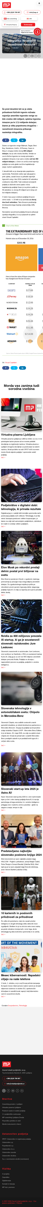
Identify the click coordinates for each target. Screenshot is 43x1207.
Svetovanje (28, 25)
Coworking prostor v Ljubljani (12, 1104)
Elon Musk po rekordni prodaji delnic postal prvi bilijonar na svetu (20, 571)
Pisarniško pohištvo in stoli (11, 1121)
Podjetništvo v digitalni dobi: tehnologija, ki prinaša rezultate (21, 507)
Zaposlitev (5, 1177)
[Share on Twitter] (14, 140)
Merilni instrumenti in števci (11, 1124)
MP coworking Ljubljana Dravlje (13, 1117)
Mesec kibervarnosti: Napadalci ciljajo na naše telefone (20, 977)
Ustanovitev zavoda (9, 1152)
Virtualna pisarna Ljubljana (18, 434)
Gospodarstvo (13, 1005)
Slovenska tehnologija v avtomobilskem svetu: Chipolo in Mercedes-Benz (20, 712)
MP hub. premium (8, 1187)
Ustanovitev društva (9, 1156)
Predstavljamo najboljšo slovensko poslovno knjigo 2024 (21, 853)
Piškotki (19, 1203)
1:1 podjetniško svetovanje (11, 1114)
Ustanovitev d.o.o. (8, 1149)
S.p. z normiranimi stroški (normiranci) (15, 1159)
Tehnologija (23, 1005)
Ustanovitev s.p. (7, 1142)
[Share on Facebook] (5, 140)
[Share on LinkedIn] (22, 140)
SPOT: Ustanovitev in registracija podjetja (16, 1139)
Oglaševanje (6, 1180)
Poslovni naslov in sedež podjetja (13, 1111)
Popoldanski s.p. (8, 1146)
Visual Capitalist (11, 362)
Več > (3, 457)
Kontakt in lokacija (8, 1184)
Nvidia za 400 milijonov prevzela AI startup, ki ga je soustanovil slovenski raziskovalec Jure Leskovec (21, 641)
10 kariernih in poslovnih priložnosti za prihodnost (17, 915)
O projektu (5, 1174)
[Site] (6, 5)
